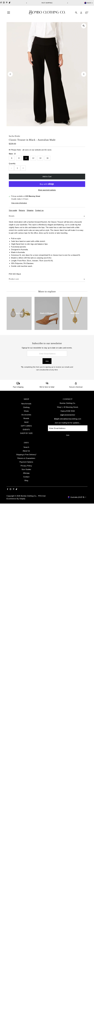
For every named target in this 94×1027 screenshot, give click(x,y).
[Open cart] (86, 13)
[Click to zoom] (83, 25)
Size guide (13, 210)
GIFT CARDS (26, 426)
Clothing (26, 407)
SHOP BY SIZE (26, 433)
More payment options (47, 190)
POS (40, 496)
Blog (26, 480)
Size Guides (26, 469)
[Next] (67, 3)
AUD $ (89, 3)
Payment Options (26, 462)
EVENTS (26, 430)
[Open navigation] (9, 13)
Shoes (26, 411)
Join (47, 361)
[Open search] (76, 13)
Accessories (26, 415)
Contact (26, 477)
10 (26, 158)
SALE (26, 422)
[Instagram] (3, 3)
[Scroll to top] (89, 1020)
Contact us (39, 210)
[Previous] (26, 3)
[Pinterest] (7, 3)
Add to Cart (47, 176)
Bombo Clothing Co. (29, 496)
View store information (19, 203)
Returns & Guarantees (26, 458)
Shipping (30, 210)
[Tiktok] (9, 3)
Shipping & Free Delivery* (26, 455)
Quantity (12, 163)
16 (47, 158)
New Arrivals (26, 404)
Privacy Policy (26, 466)
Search (26, 447)
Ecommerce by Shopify (16, 499)
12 (33, 158)
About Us (26, 451)
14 (40, 158)
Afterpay (26, 473)
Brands (26, 418)
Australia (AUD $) (77, 497)
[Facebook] (1, 3)
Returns (22, 210)
